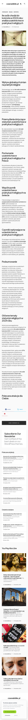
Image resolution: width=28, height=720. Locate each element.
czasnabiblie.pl (12, 4)
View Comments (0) (14, 422)
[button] (2, 4)
